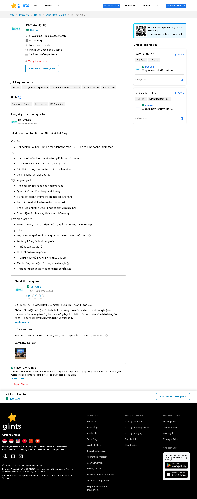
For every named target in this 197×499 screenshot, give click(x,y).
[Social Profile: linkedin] (41, 296)
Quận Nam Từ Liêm (56, 14)
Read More (20, 322)
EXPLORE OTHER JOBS (42, 68)
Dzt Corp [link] (150, 66)
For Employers (174, 5)
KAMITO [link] (149, 105)
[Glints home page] (20, 5)
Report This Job (21, 384)
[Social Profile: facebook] (35, 296)
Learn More (18, 378)
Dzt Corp (35, 30)
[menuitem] (131, 5)
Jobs (36, 5)
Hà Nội (37, 14)
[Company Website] (28, 296)
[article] (159, 67)
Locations (24, 14)
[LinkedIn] (13, 456)
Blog (60, 5)
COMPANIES (48, 5)
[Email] (21, 456)
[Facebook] (5, 456)
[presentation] (20, 5)
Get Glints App (111, 5)
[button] (27, 30)
